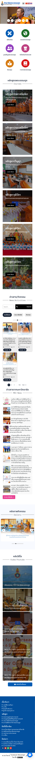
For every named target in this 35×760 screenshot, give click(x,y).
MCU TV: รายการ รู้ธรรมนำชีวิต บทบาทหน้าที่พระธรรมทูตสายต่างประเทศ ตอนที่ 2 (17, 652)
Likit (14, 347)
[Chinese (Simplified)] (26, 3)
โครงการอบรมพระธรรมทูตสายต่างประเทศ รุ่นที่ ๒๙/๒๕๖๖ (15, 630)
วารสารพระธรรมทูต (25, 70)
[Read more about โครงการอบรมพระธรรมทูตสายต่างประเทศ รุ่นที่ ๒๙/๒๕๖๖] (17, 623)
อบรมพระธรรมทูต (25, 40)
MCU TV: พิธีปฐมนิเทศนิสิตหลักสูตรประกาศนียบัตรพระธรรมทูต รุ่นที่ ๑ (16, 607)
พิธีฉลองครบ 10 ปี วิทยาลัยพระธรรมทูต (17, 585)
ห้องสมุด (9, 70)
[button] (23, 3)
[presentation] (3, 530)
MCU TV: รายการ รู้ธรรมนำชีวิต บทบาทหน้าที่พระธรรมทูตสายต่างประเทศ (17, 676)
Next (32, 15)
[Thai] (31, 3)
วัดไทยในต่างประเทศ (25, 55)
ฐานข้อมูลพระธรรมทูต (10, 55)
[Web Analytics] (20, 757)
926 (20, 385)
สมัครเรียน (10, 40)
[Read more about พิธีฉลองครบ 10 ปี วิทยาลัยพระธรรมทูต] (17, 576)
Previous (2, 15)
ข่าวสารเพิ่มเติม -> (9, 497)
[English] (29, 3)
